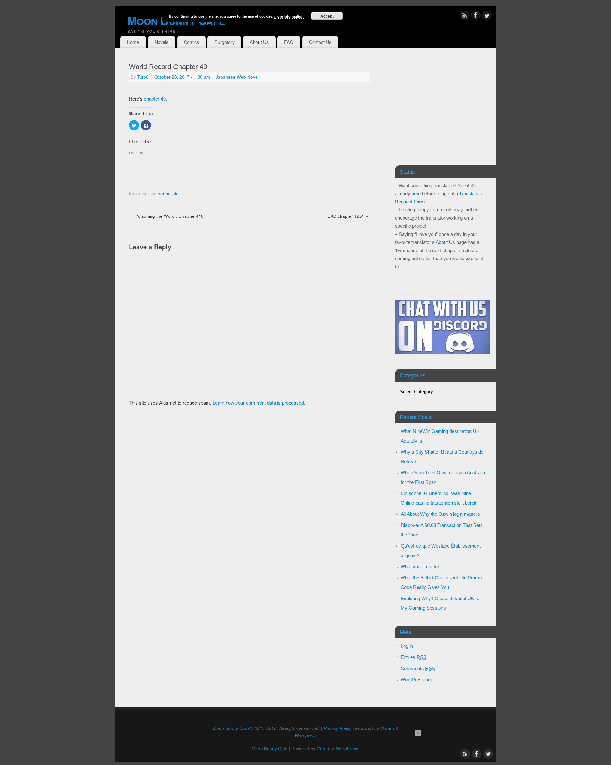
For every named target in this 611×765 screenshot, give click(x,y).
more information (289, 16)
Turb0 (143, 77)
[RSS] (464, 16)
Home (133, 42)
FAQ (288, 42)
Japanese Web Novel (237, 77)
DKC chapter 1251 (347, 216)
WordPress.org (416, 679)
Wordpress (306, 736)
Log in (407, 646)
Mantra (387, 728)
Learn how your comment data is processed (258, 402)
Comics (191, 42)
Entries (413, 657)
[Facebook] (476, 16)
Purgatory (224, 42)
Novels (161, 42)
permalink (167, 193)
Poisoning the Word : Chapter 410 (167, 216)
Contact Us (320, 42)
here (416, 193)
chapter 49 (155, 98)
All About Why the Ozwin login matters (440, 514)
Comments (418, 668)
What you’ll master (420, 566)
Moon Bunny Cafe (231, 728)
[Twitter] (487, 16)
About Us (259, 42)
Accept (327, 16)
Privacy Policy (337, 728)
